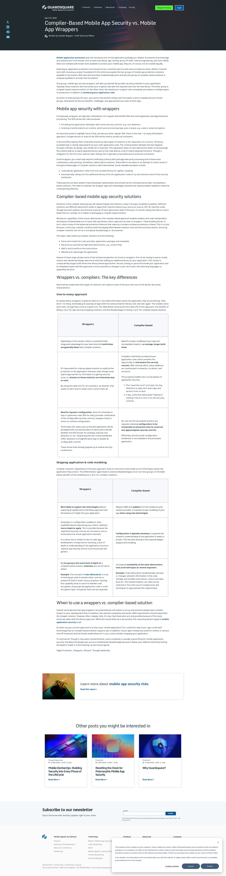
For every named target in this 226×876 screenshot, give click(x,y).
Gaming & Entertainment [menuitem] (64, 844)
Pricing (132, 7)
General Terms (173, 818)
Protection (67, 650)
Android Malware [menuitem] (95, 858)
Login (179, 7)
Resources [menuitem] (147, 837)
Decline (210, 866)
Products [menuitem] (127, 837)
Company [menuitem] (177, 837)
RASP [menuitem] (90, 848)
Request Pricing (164, 7)
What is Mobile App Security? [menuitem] (100, 841)
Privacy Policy (126, 820)
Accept (191, 866)
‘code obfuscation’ (93, 574)
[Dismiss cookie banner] (218, 842)
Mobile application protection (70, 57)
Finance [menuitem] (57, 841)
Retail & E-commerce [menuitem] (62, 848)
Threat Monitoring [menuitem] (96, 855)
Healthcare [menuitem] (58, 851)
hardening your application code (99, 92)
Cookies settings (172, 866)
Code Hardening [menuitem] (95, 844)
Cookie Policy (69, 865)
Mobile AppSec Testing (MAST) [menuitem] (101, 851)
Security (78, 865)
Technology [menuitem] (93, 837)
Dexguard (78, 650)
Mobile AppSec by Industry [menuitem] (65, 837)
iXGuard (87, 650)
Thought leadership (101, 650)
